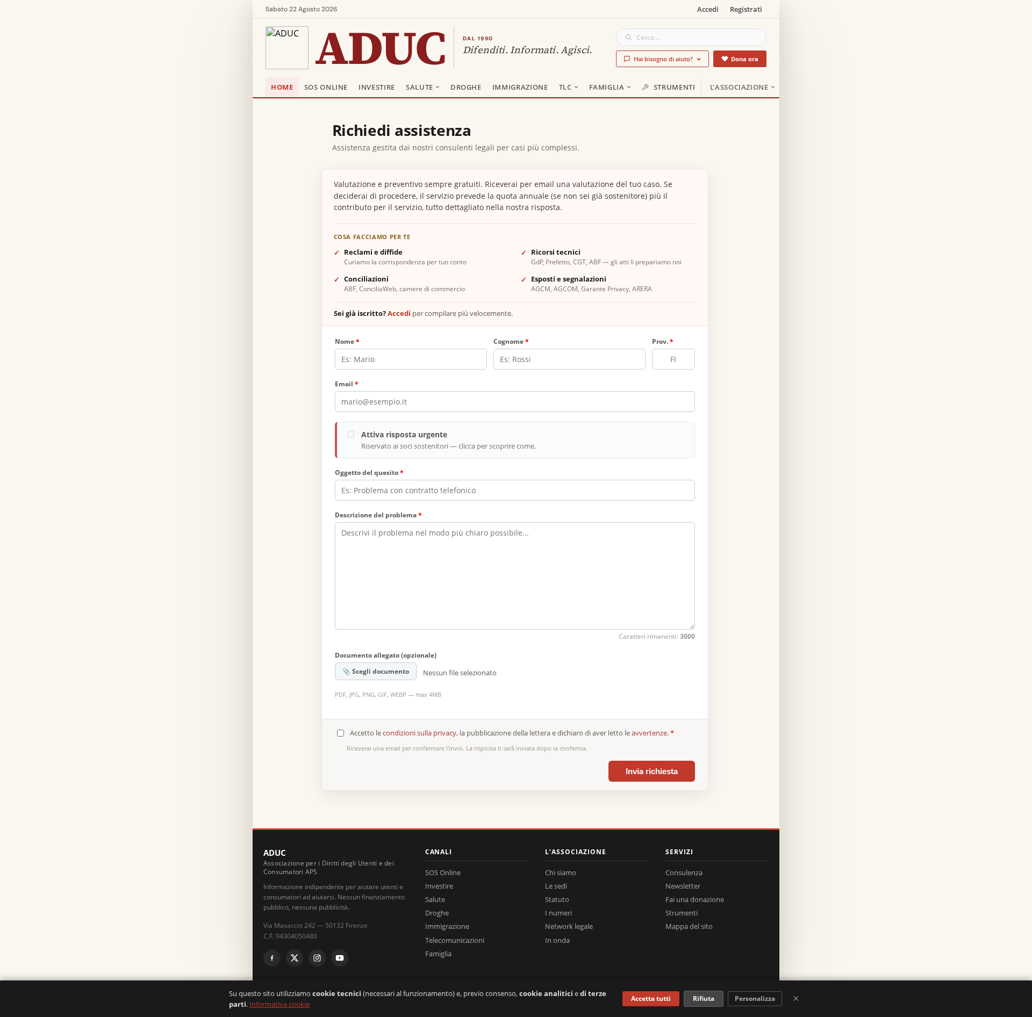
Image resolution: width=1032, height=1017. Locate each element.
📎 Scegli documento (375, 671)
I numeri (558, 913)
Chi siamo (560, 872)
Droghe (466, 87)
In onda (557, 940)
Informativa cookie (279, 1004)
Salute (419, 87)
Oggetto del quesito (369, 472)
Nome (347, 341)
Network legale (569, 926)
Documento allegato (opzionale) (385, 655)
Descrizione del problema (378, 515)
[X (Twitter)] (294, 957)
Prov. (662, 341)
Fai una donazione (694, 899)
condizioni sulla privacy (419, 733)
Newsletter (682, 886)
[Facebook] (272, 957)
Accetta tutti (651, 998)
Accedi (708, 9)
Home (282, 87)
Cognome (511, 341)
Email (347, 383)
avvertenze (649, 733)
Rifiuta (703, 998)
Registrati (746, 9)
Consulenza (684, 872)
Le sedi (556, 886)
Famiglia (607, 87)
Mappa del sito (689, 926)
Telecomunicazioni (454, 940)
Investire (377, 87)
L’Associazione (739, 87)
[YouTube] (339, 957)
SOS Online (326, 87)
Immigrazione (520, 87)
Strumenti (675, 87)
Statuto (557, 899)
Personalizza (755, 998)
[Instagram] (317, 957)
